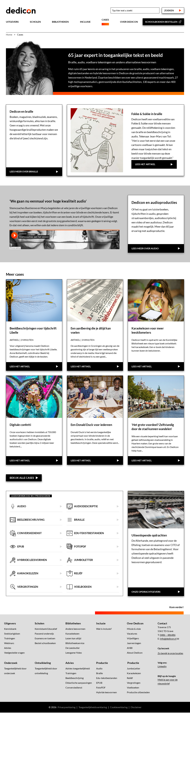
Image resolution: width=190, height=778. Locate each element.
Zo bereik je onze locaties (170, 653)
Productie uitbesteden (138, 692)
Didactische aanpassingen (78, 682)
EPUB (99, 682)
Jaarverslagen (134, 643)
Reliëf (130, 677)
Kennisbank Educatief (46, 628)
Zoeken (169, 10)
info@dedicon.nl (168, 638)
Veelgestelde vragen (14, 652)
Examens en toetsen (45, 638)
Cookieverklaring (119, 707)
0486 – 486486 (167, 634)
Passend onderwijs (44, 633)
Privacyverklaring (66, 707)
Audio (99, 668)
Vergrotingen (133, 682)
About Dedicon (134, 652)
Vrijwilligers (133, 638)
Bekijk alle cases (22, 477)
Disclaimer (136, 707)
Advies (7, 647)
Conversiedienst (73, 687)
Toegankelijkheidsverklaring (93, 707)
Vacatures (132, 633)
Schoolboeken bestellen (161, 21)
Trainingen (9, 638)
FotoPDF (101, 687)
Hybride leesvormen (106, 692)
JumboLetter (133, 668)
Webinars (9, 643)
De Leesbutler (72, 647)
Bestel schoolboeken (45, 643)
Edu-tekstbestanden (106, 677)
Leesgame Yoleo (73, 652)
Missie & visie (134, 628)
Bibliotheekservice (74, 643)
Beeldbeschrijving (74, 677)
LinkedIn (162, 666)
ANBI (130, 647)
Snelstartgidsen (12, 633)
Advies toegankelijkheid (77, 668)
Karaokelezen (72, 633)
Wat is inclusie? (104, 628)
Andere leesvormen (75, 628)
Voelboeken (133, 687)
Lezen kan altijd (73, 638)
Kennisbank (10, 628)
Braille (99, 673)
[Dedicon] (21, 10)
